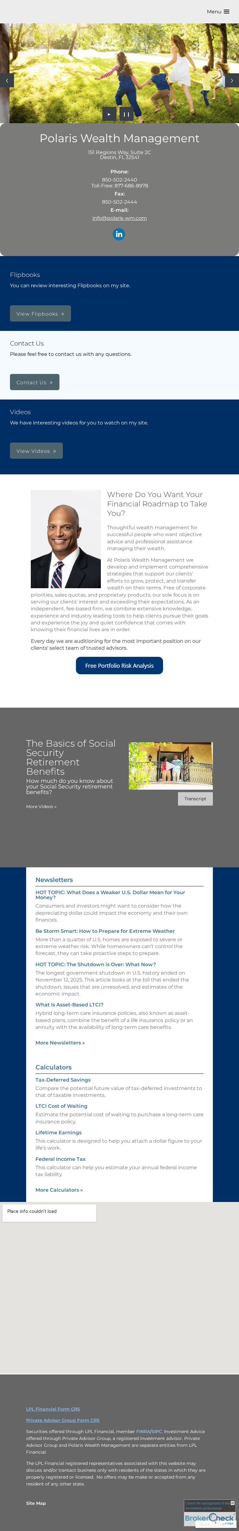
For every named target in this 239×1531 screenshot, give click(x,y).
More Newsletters (60, 1043)
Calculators (53, 1067)
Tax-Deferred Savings (63, 1080)
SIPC (157, 1431)
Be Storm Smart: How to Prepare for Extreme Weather (105, 931)
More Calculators (59, 1190)
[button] (218, 11)
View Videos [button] (33, 451)
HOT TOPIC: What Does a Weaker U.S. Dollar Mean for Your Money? (110, 894)
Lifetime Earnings (58, 1133)
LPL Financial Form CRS (53, 1409)
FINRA (143, 1431)
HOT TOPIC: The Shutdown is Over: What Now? (95, 964)
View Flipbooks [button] (37, 314)
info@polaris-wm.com (119, 218)
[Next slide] (232, 80)
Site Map (36, 1503)
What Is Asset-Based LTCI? (69, 1005)
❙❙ (127, 114)
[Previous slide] (7, 80)
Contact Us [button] (31, 382)
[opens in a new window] (119, 673)
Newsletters (54, 880)
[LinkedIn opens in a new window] (119, 234)
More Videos (41, 806)
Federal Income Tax (60, 1159)
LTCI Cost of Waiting (61, 1106)
